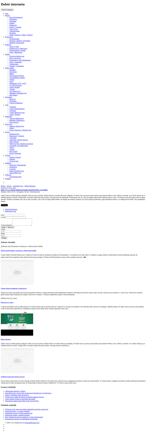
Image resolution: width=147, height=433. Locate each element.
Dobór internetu (30, 186)
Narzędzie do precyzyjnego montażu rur (18, 413)
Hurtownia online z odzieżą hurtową (17, 415)
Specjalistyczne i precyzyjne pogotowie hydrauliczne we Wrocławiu (28, 393)
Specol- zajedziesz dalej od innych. (17, 395)
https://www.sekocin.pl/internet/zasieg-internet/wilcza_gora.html (24, 190)
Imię (2, 215)
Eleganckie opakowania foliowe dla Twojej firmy (22, 401)
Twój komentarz (6, 225)
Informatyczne (18, 186)
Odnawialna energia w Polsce (15, 391)
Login (3, 229)
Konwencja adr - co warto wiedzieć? (17, 411)
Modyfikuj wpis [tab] (10, 211)
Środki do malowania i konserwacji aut (13, 377)
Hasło (3, 233)
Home (3, 186)
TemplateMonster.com (31, 423)
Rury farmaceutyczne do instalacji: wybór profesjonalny (24, 417)
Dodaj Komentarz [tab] (11, 209)
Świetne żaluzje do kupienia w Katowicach (13, 288)
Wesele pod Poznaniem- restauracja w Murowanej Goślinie (18, 250)
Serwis (9, 186)
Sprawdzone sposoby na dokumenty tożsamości (21, 419)
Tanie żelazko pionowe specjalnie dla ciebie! (20, 399)
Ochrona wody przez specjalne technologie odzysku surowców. (26, 409)
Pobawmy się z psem (7, 302)
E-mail (3, 217)
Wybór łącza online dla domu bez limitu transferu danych (24, 397)
